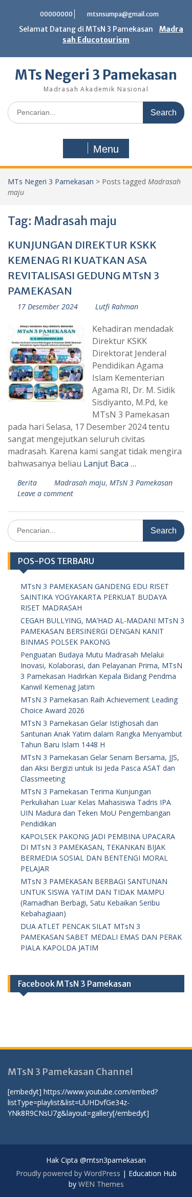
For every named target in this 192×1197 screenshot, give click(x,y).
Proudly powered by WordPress (68, 1173)
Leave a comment (45, 493)
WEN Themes (101, 1184)
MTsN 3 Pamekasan (141, 482)
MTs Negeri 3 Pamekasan (96, 74)
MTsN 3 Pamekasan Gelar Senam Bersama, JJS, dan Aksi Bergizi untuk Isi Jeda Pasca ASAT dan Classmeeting (99, 768)
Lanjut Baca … (109, 463)
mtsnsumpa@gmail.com (123, 14)
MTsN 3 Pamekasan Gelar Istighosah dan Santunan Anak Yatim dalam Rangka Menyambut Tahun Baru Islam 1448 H (101, 733)
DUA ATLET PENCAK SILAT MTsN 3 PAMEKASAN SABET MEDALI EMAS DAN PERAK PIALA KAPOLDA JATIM (101, 936)
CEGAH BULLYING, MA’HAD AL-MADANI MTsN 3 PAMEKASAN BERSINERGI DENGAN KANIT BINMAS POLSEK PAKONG (102, 631)
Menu (106, 149)
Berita (27, 482)
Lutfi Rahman (116, 306)
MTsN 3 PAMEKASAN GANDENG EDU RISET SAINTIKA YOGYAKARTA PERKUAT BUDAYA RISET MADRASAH (94, 597)
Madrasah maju (79, 482)
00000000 (56, 14)
